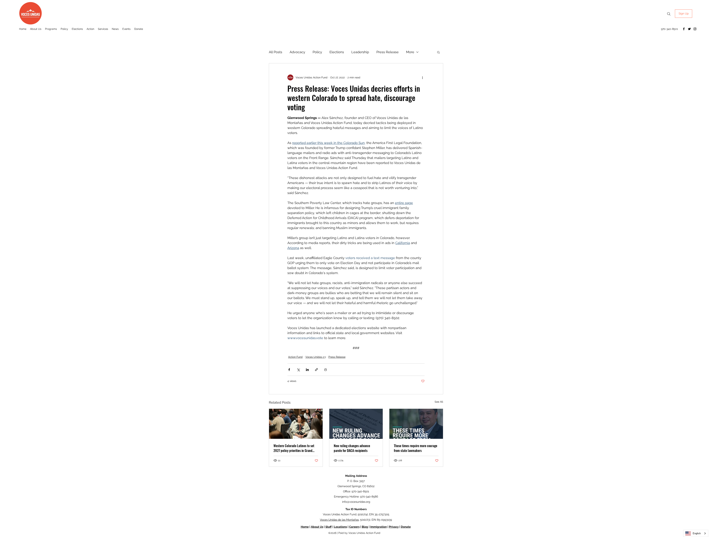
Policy (317, 52)
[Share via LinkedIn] (307, 369)
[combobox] (695, 533)
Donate (406, 526)
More (410, 52)
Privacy (394, 526)
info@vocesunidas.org (356, 501)
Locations (340, 526)
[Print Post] (325, 369)
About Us (317, 526)
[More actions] (422, 77)
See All (439, 401)
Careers (354, 526)
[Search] (669, 14)
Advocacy (297, 52)
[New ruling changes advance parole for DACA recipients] (356, 424)
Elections (336, 52)
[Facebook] (684, 29)
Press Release (387, 52)
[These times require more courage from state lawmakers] (416, 424)
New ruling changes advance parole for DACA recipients (352, 448)
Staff (328, 526)
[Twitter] (689, 29)
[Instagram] (695, 29)
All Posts (275, 52)
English (697, 533)
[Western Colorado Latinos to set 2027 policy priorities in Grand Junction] (296, 424)
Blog (365, 526)
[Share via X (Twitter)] (298, 369)
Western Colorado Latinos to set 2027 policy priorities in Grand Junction (293, 448)
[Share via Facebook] (289, 369)
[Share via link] (316, 369)
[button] (438, 52)
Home (305, 526)
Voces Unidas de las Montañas (339, 519)
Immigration (378, 526)
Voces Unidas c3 (315, 356)
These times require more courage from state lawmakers (415, 448)
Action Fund (295, 356)
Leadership (360, 52)
